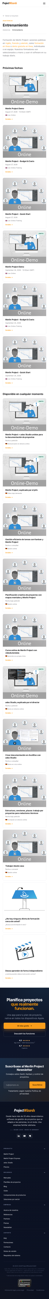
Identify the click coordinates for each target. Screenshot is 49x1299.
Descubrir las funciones (24, 1033)
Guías (6, 1191)
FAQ (5, 1238)
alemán (24, 43)
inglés (8, 43)
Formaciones (8, 1242)
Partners (7, 1219)
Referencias (8, 1214)
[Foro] (30, 1136)
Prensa (6, 1223)
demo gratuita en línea (22, 46)
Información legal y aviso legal (14, 1290)
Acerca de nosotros (11, 1210)
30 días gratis (23, 1026)
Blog (5, 1186)
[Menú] (44, 3)
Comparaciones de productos (15, 1195)
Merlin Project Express (12, 1158)
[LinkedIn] (19, 1136)
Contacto (7, 1247)
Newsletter (8, 1227)
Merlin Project (9, 1154)
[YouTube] (24, 1136)
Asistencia (6, 30)
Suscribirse (37, 1085)
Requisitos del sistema (12, 1255)
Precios (6, 1167)
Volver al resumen (11, 16)
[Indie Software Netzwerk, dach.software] (24, 1283)
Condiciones (40, 1290)
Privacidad (30, 1290)
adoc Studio (8, 1163)
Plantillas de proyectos (12, 1182)
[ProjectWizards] (24, 1111)
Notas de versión (10, 1251)
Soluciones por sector (12, 1199)
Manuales (7, 1178)
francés (15, 43)
